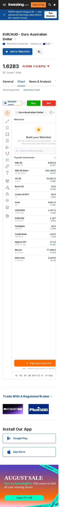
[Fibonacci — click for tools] (7, 141)
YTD (38, 375)
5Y (46, 375)
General (8, 81)
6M (33, 375)
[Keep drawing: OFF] (7, 188)
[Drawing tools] (13, 244)
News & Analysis (40, 81)
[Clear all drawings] (7, 216)
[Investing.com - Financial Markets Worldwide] (18, 4)
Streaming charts (11, 90)
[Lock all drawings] (7, 194)
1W (20, 375)
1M (25, 375)
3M (29, 375)
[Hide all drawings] (7, 200)
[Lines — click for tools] (7, 121)
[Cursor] (7, 113)
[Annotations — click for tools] (7, 173)
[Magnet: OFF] (7, 181)
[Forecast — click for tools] (7, 160)
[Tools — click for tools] (7, 166)
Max (51, 375)
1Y (42, 375)
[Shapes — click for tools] (7, 134)
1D (16, 375)
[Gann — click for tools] (7, 147)
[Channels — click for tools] (7, 128)
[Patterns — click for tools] (7, 154)
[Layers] (7, 207)
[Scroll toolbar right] (53, 112)
